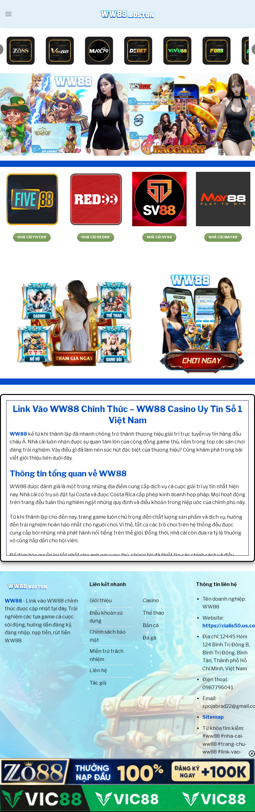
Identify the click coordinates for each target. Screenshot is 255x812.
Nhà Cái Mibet (230, 237)
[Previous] (13, 114)
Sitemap (213, 717)
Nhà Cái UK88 (102, 237)
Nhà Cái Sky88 (166, 237)
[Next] (242, 114)
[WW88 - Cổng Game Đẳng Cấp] (127, 14)
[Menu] (8, 13)
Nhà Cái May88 (39, 237)
